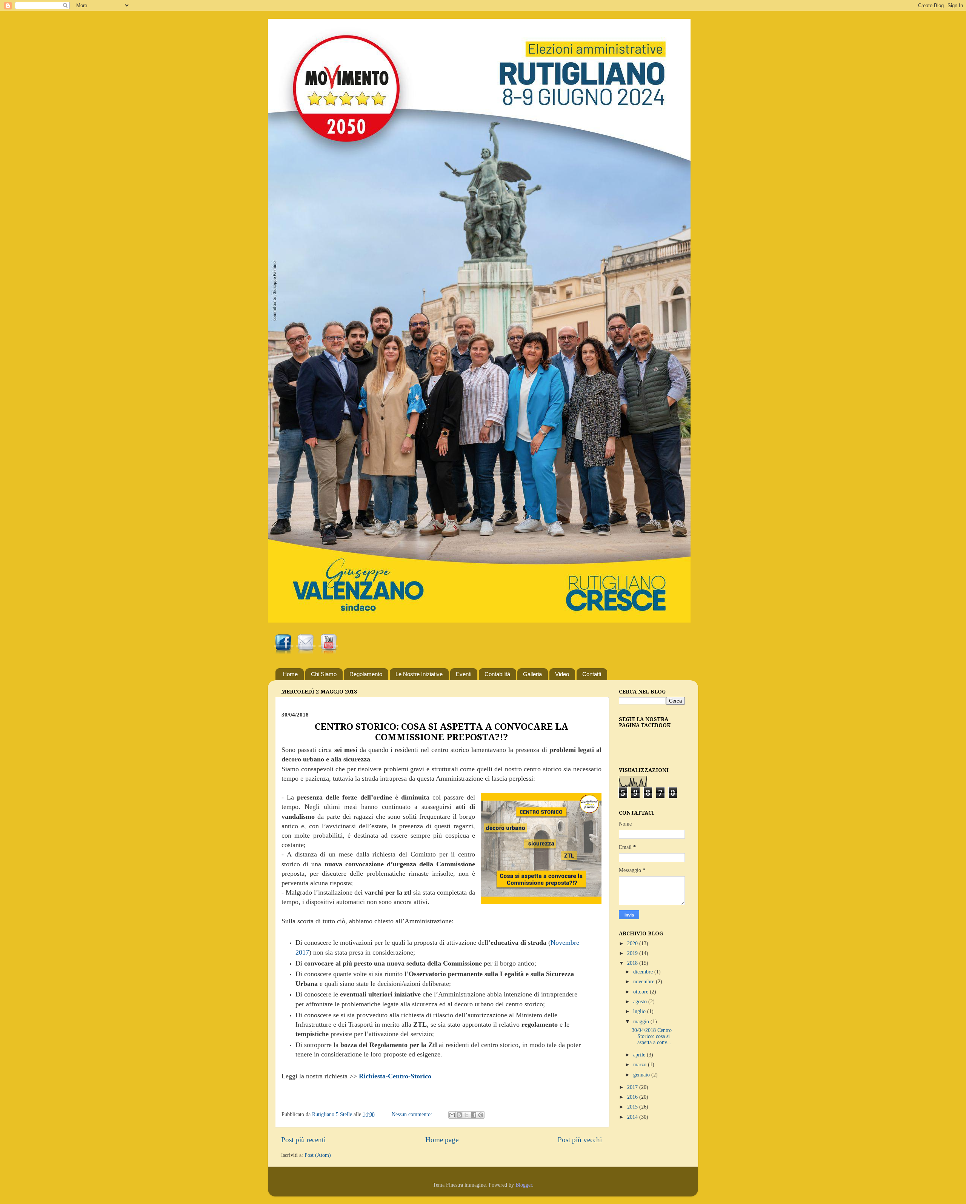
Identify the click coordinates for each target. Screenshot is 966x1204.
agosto (640, 1001)
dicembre (643, 972)
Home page (441, 1140)
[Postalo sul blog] (459, 1115)
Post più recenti (303, 1140)
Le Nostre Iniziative (419, 674)
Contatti (591, 674)
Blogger (523, 1185)
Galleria (532, 674)
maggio (642, 1021)
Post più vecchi (580, 1140)
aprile (640, 1055)
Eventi (463, 674)
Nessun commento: (413, 1114)
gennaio (642, 1075)
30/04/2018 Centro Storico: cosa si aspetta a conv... (652, 1036)
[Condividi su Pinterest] (481, 1115)
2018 (633, 963)
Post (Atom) (318, 1155)
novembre (644, 981)
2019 (633, 953)
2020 (633, 943)
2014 (633, 1117)
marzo (640, 1064)
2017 (633, 1087)
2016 (633, 1097)
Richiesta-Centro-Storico (395, 1076)
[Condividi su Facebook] (473, 1115)
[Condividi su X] (466, 1115)
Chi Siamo (324, 674)
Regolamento (365, 674)
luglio (640, 1011)
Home (290, 674)
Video (562, 674)
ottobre (641, 992)
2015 (633, 1107)
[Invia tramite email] (452, 1115)
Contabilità (497, 674)
